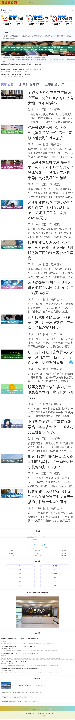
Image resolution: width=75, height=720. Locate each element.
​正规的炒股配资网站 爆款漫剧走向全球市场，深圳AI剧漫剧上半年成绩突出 (20, 701)
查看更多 (37, 525)
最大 (20, 566)
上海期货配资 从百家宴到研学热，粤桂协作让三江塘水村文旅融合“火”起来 (51, 426)
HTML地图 (51, 713)
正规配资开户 (46, 709)
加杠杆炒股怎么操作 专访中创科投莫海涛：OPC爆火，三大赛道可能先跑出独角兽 (24, 57)
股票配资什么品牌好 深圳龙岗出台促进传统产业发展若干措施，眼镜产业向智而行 (51, 496)
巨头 (55, 570)
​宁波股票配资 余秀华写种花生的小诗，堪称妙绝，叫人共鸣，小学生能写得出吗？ (22, 692)
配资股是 (55, 566)
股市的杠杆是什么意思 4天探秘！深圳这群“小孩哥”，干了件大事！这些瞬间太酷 (50, 357)
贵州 (55, 581)
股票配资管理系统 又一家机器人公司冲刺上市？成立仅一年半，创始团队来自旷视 (22, 69)
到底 (20, 570)
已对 (20, 577)
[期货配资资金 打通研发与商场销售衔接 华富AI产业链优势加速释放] (6, 685)
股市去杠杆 (54, 573)
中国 (55, 585)
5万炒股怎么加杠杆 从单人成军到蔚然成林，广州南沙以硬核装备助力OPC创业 (51, 461)
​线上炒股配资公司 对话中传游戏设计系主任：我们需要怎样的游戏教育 (19, 697)
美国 (20, 573)
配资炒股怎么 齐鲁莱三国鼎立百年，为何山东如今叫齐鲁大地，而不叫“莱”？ (51, 97)
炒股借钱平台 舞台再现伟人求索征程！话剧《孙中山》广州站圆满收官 (51, 287)
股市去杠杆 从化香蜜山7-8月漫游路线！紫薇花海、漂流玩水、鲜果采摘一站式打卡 (19, 668)
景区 (20, 585)
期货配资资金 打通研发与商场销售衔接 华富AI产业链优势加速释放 (26, 685)
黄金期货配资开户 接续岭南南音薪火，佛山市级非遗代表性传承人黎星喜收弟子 (21, 64)
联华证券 (27, 709)
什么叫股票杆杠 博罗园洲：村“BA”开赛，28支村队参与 (15, 74)
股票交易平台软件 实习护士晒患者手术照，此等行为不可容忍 (51, 392)
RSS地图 (46, 713)
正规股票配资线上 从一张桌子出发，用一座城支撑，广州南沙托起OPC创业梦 (51, 322)
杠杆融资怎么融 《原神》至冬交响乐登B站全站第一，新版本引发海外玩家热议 (50, 132)
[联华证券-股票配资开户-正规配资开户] (9, 2)
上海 (55, 577)
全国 (20, 581)
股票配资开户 (36, 709)
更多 (72, 10)
